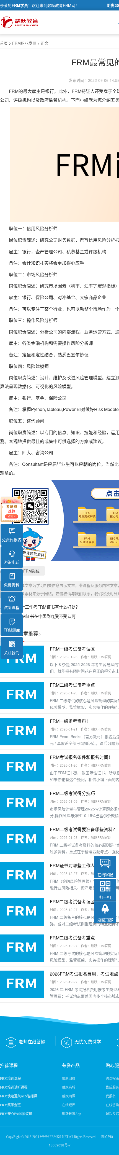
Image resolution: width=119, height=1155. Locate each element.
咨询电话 (11, 562)
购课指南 (112, 1079)
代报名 (111, 1096)
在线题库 (68, 1105)
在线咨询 (112, 1105)
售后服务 (112, 1087)
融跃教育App (71, 1114)
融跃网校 (68, 1079)
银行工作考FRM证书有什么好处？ (48, 607)
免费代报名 (11, 539)
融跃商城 (68, 1087)
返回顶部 (105, 919)
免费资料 (11, 584)
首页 (4, 43)
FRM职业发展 (24, 43)
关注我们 (11, 652)
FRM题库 (12, 630)
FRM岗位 (31, 571)
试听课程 (11, 607)
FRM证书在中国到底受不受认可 (46, 616)
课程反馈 (112, 1114)
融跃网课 (68, 1096)
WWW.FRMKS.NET (54, 1137)
